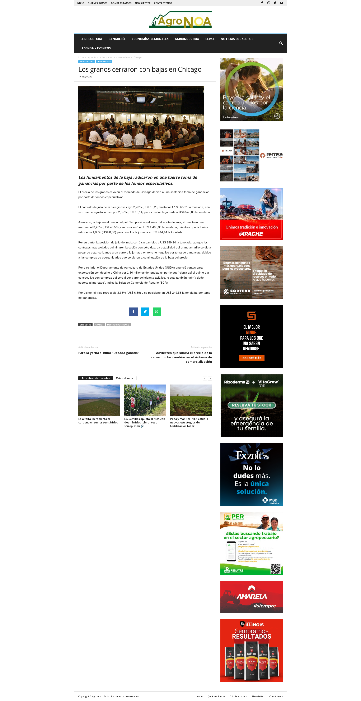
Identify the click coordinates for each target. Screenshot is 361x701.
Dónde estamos (121, 3)
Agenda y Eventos (96, 48)
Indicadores (104, 61)
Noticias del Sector (237, 39)
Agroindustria (187, 39)
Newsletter (143, 3)
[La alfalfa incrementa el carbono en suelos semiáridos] (99, 400)
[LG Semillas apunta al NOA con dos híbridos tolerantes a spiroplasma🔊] (145, 400)
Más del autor (124, 378)
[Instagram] (268, 3)
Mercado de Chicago (118, 324)
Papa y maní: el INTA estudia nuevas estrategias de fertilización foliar (189, 422)
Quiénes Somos (98, 3)
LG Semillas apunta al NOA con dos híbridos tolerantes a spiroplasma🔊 (144, 422)
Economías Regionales (150, 39)
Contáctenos (163, 3)
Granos (99, 324)
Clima (210, 39)
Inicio (80, 3)
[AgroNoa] (180, 19)
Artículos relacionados (96, 378)
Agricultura (91, 39)
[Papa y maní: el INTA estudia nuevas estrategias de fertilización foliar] (191, 400)
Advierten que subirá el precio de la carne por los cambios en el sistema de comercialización (181, 357)
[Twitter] (275, 3)
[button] (281, 43)
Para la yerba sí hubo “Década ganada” (108, 353)
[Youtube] (281, 3)
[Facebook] (262, 3)
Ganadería (117, 39)
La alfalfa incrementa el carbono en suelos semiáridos (98, 420)
